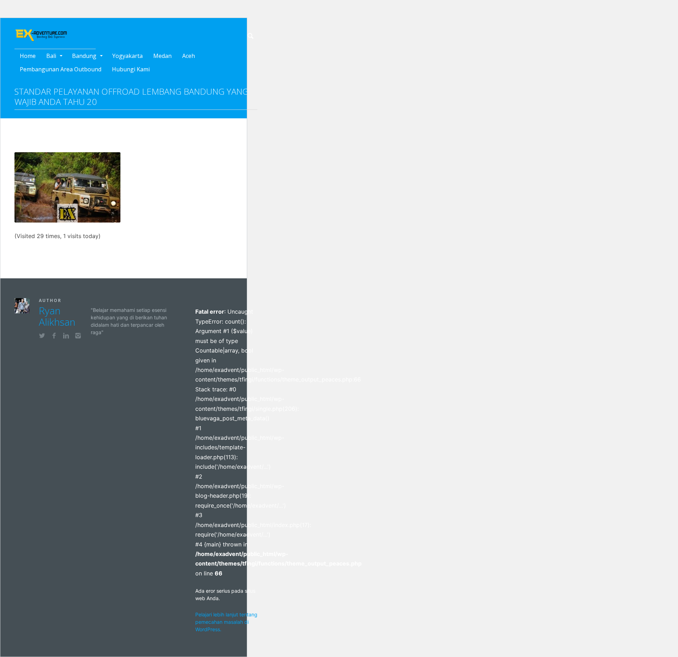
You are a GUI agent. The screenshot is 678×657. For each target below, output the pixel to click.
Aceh (188, 56)
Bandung (84, 56)
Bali (51, 56)
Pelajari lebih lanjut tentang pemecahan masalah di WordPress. (226, 621)
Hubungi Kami (131, 69)
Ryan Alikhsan (57, 316)
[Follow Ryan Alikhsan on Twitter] (42, 336)
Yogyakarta (127, 56)
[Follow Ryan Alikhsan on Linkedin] (66, 336)
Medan (162, 56)
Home (28, 56)
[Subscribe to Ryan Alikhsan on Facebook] (54, 336)
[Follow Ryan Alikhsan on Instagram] (78, 336)
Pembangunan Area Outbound (60, 69)
